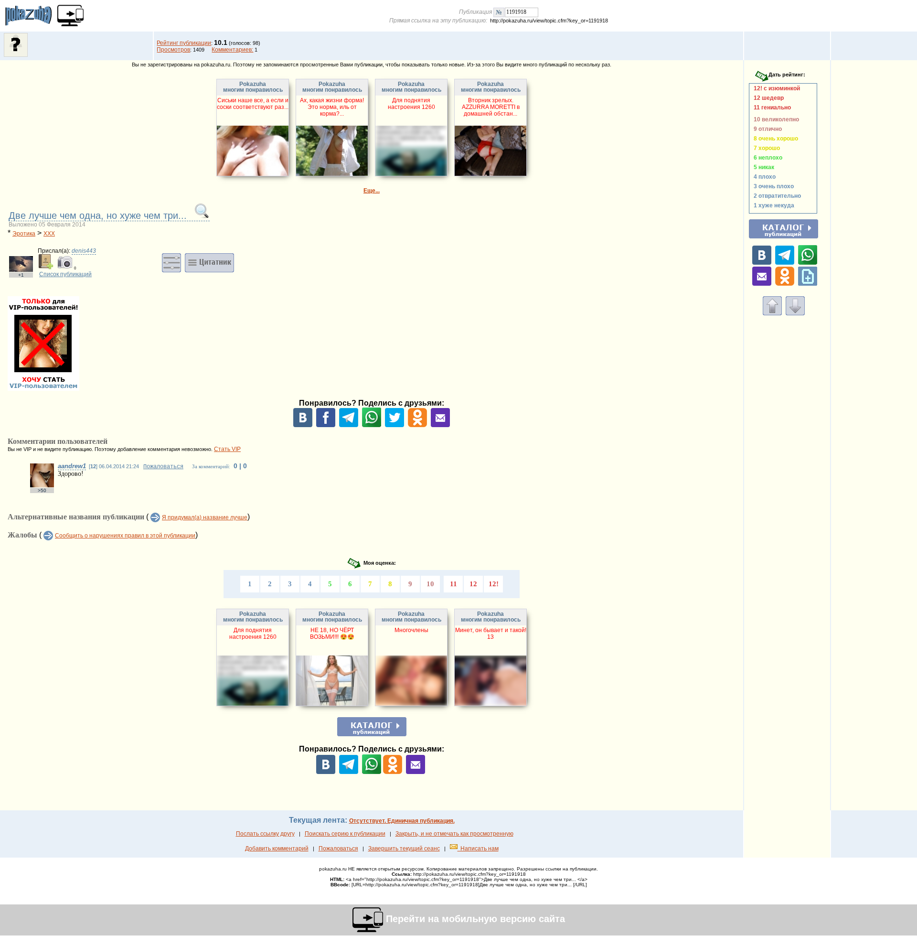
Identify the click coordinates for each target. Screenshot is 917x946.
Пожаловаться (163, 466)
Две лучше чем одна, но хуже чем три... (99, 215)
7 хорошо (765, 148)
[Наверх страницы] (772, 313)
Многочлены (411, 630)
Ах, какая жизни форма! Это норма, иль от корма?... (332, 107)
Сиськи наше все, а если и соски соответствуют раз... (252, 103)
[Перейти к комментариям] (795, 313)
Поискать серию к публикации (345, 833)
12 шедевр (767, 98)
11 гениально (771, 107)
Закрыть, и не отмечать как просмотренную (454, 833)
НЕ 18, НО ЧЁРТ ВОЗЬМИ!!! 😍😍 (332, 633)
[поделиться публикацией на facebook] (325, 425)
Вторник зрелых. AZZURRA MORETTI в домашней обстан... (491, 107)
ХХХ (49, 233)
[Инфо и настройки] (171, 262)
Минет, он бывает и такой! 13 (490, 633)
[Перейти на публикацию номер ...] (498, 12)
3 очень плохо (772, 186)
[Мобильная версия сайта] (70, 15)
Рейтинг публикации (184, 43)
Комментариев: (232, 49)
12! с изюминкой (775, 88)
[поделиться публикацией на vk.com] (302, 425)
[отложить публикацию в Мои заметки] (807, 283)
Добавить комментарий (277, 848)
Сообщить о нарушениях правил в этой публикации (125, 535)
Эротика (23, 233)
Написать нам (478, 848)
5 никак (762, 167)
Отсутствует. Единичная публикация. (402, 820)
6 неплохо (766, 157)
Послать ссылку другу (265, 833)
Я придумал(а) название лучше (204, 517)
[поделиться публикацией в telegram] (348, 425)
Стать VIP (227, 449)
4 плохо (763, 176)
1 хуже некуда (772, 205)
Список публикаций (65, 274)
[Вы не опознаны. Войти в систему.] (16, 55)
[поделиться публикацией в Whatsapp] (371, 425)
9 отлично (766, 129)
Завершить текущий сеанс (404, 848)
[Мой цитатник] (209, 262)
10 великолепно (775, 119)
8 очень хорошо (774, 138)
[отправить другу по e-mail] (440, 425)
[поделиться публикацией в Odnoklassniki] (417, 425)
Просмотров (173, 49)
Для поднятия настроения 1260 (411, 103)
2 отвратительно (776, 196)
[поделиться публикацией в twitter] (394, 425)
